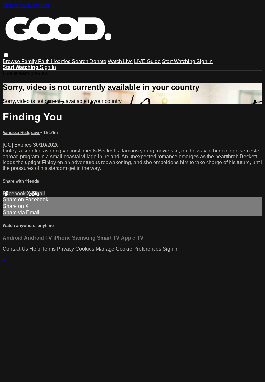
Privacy (66, 249)
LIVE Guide (147, 61)
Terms (49, 249)
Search (81, 61)
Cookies (85, 249)
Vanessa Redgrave (21, 132)
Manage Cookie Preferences (129, 249)
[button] (6, 55)
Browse (12, 61)
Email (38, 193)
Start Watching (179, 61)
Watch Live (120, 61)
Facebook (15, 193)
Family (29, 61)
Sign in (204, 61)
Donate (98, 61)
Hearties (61, 61)
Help (35, 249)
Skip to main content (26, 5)
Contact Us (15, 249)
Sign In (48, 67)
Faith (44, 61)
